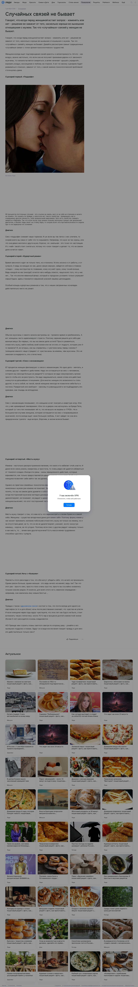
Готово (69, 505)
